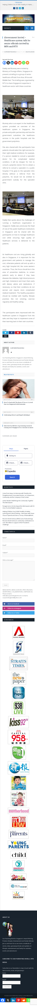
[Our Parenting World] (18, 18)
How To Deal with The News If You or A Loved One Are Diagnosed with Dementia (18, 403)
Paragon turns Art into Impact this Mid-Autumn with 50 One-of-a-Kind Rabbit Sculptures (18, 507)
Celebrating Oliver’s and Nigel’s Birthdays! (17, 415)
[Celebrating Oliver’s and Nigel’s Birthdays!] (18, 411)
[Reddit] (20, 62)
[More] (27, 62)
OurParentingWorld (10, 52)
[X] (8, 62)
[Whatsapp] (23, 62)
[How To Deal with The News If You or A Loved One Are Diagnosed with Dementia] (18, 389)
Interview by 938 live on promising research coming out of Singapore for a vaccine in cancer (18, 426)
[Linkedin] (12, 62)
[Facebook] (4, 62)
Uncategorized (30, 52)
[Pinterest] (16, 62)
